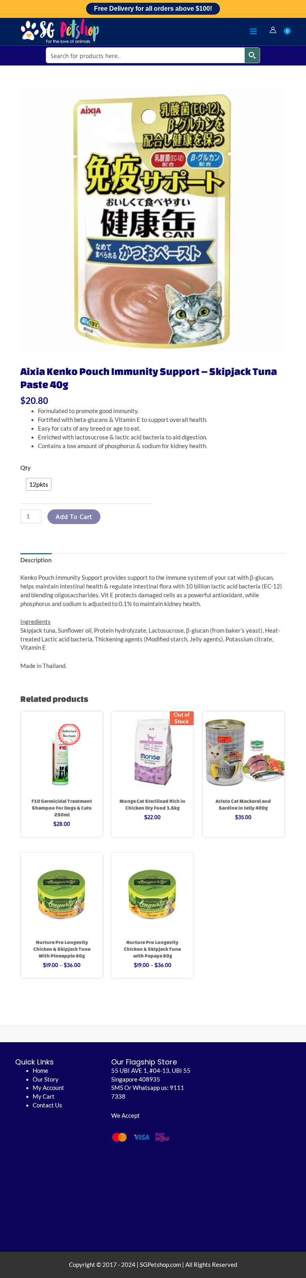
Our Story (46, 1079)
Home (40, 1070)
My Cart (44, 1096)
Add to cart (74, 516)
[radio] (38, 484)
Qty (25, 467)
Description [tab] (36, 560)
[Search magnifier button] (252, 55)
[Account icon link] (273, 29)
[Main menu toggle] (253, 31)
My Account (48, 1087)
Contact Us (47, 1105)
